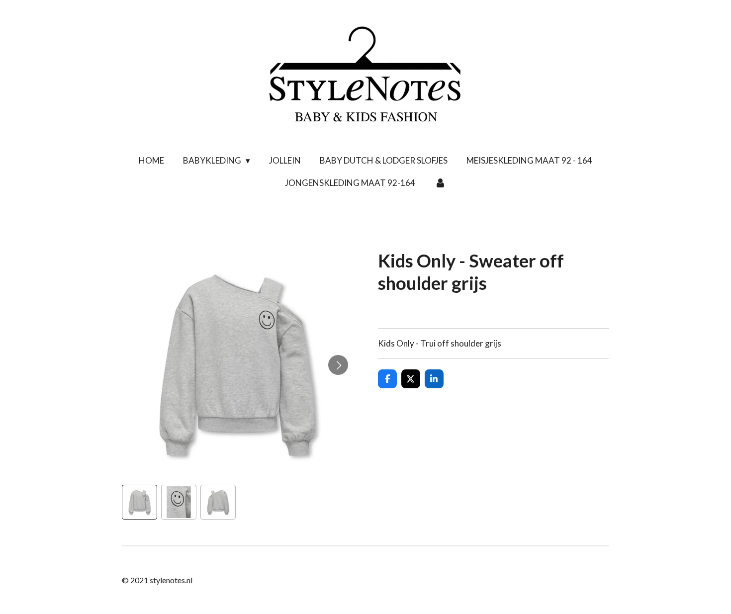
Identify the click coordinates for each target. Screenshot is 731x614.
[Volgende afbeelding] (338, 365)
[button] (139, 502)
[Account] (440, 183)
